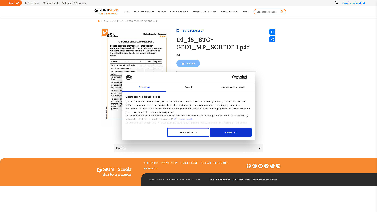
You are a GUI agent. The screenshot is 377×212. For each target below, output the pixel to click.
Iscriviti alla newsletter (265, 179)
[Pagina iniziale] (98, 21)
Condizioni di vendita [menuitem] (219, 179)
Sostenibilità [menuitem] (221, 163)
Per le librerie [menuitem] (34, 3)
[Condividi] (272, 39)
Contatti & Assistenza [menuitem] (75, 3)
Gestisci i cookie (242, 179)
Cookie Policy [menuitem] (150, 163)
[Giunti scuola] (117, 172)
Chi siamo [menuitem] (206, 163)
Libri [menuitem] (127, 11)
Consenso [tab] (144, 87)
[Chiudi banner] (251, 77)
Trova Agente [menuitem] (52, 3)
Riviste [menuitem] (162, 11)
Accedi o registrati (352, 3)
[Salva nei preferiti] (272, 32)
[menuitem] (249, 166)
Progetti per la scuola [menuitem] (205, 11)
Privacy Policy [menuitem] (169, 163)
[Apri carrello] (337, 3)
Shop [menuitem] (245, 11)
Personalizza (186, 132)
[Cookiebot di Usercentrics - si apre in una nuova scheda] (234, 77)
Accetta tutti (230, 132)
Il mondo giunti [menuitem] (189, 163)
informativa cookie (183, 119)
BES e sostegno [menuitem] (229, 11)
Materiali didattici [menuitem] (144, 11)
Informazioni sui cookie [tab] (232, 87)
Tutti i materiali (111, 21)
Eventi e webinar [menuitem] (179, 11)
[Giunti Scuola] (106, 12)
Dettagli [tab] (189, 87)
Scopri (12, 3)
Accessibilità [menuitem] (150, 168)
